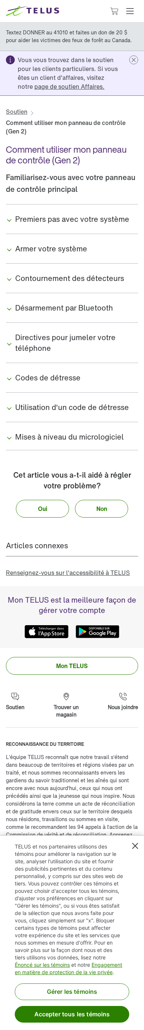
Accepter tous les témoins (72, 1014)
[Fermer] (135, 846)
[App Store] (46, 631)
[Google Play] (97, 631)
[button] (130, 11)
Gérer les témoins (72, 991)
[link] (69, 86)
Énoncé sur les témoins (42, 965)
